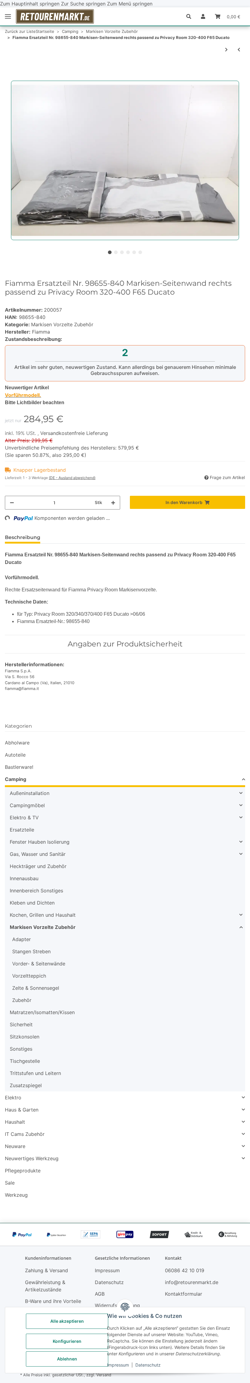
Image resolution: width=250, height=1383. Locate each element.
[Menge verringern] (12, 502)
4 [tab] (128, 252)
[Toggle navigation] (8, 16)
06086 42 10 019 (184, 1270)
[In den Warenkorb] (10, 77)
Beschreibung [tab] (22, 537)
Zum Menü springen (129, 4)
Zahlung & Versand (46, 1270)
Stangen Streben (31, 951)
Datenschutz (148, 1364)
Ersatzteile (22, 830)
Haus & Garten (21, 1110)
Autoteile (15, 755)
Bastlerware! (19, 767)
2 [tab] (116, 252)
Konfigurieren (67, 1341)
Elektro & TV (24, 817)
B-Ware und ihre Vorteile (53, 1301)
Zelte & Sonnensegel (35, 988)
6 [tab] (140, 252)
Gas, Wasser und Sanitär (38, 854)
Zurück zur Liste (20, 31)
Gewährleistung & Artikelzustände (45, 1286)
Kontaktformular (183, 1294)
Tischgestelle (25, 1061)
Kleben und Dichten (32, 903)
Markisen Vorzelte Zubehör (62, 324)
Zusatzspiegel (26, 1085)
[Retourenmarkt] (55, 16)
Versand (103, 1375)
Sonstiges (21, 1049)
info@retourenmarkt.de (191, 1282)
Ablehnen (67, 1358)
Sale (10, 1183)
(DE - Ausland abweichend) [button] (72, 477)
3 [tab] (122, 252)
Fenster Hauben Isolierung (40, 842)
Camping (15, 779)
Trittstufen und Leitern (35, 1073)
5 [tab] (134, 252)
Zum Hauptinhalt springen (30, 4)
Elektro (13, 1097)
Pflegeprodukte (23, 1171)
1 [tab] (110, 252)
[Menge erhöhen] (113, 502)
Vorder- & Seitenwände (38, 964)
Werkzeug (16, 1195)
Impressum (118, 1364)
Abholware (17, 743)
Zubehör (21, 1000)
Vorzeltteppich (29, 976)
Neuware (15, 1146)
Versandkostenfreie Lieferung (74, 433)
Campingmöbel (27, 805)
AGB (100, 1294)
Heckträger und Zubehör (38, 866)
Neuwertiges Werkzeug (32, 1158)
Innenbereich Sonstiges (36, 891)
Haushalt (15, 1122)
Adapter (21, 939)
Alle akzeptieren (67, 1321)
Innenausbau (24, 878)
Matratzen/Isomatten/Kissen (42, 1012)
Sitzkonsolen (24, 1037)
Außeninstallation (29, 793)
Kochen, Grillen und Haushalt (43, 915)
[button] (191, 16)
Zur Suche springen (84, 4)
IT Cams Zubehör (25, 1134)
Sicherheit (21, 1024)
